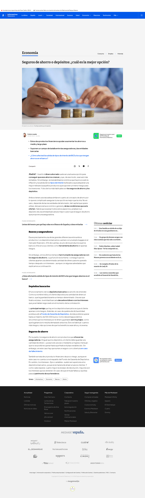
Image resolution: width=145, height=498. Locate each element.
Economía (30, 53)
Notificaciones (70, 411)
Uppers (107, 401)
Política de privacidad (58, 472)
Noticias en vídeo (30, 409)
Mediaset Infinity (111, 397)
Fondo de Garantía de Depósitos (55, 314)
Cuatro (107, 409)
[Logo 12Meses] (109, 456)
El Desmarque (110, 405)
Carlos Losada (32, 134)
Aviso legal (32, 472)
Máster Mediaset (70, 421)
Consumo (101, 54)
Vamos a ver (48, 413)
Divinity (107, 412)
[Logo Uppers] (60, 456)
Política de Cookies (87, 472)
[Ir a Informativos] (12, 15)
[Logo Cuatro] (85, 442)
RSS (107, 472)
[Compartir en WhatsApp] (75, 166)
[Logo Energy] (109, 449)
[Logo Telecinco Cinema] (84, 456)
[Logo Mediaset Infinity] (35, 442)
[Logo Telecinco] (60, 442)
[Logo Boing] (85, 449)
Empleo (110, 54)
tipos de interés (56, 183)
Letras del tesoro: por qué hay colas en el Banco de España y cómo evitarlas (52, 224)
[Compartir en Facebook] (88, 166)
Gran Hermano (49, 397)
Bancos (57, 379)
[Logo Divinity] (109, 442)
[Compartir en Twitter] (79, 166)
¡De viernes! (48, 417)
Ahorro (65, 379)
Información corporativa (44, 472)
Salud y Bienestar (91, 412)
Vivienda (120, 54)
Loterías (27, 401)
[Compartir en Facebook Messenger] (83, 166)
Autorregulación (70, 407)
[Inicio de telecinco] (3, 15)
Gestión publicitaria (99, 472)
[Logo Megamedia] (73, 481)
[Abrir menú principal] (142, 15)
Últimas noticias (30, 405)
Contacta (68, 397)
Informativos (39, 379)
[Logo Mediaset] (72, 433)
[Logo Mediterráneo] (97, 463)
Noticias (27, 397)
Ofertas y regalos (91, 401)
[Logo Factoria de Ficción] (60, 449)
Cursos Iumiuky (90, 405)
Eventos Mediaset (91, 409)
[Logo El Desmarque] (35, 449)
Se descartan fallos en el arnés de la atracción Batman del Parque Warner (56, 10)
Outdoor (47, 421)
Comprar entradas (91, 397)
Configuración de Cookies (72, 472)
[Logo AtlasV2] (48, 463)
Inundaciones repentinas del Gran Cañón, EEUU (17, 10)
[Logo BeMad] (35, 456)
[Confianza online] (72, 491)
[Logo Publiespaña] (72, 463)
